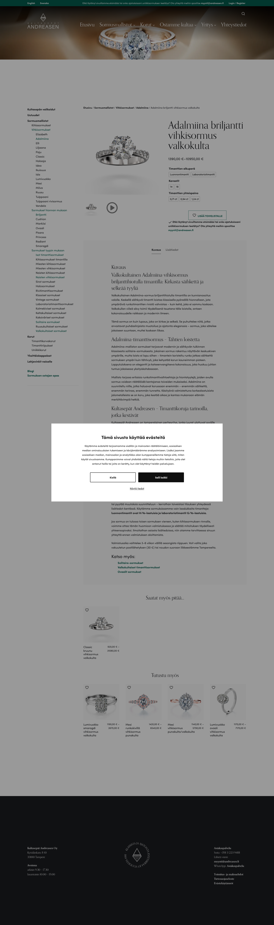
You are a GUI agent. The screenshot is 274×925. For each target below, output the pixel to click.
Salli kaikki (161, 477)
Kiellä (113, 477)
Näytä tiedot (137, 488)
